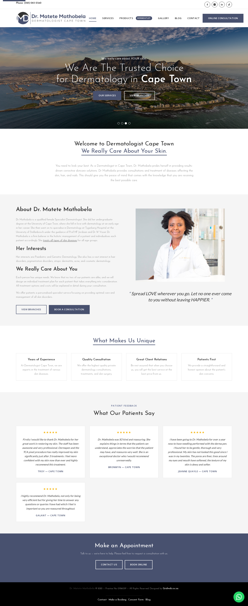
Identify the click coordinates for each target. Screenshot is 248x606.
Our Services (107, 95)
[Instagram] (214, 4)
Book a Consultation (69, 309)
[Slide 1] (118, 123)
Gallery (163, 18)
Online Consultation (223, 18)
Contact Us (109, 564)
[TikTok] (229, 4)
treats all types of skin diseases (60, 240)
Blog (178, 18)
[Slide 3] (126, 123)
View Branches (139, 95)
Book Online (138, 564)
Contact (193, 18)
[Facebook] (207, 4)
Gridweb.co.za (170, 588)
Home (93, 18)
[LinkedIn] (222, 4)
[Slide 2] (122, 123)
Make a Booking (117, 600)
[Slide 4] (129, 123)
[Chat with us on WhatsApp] (238, 596)
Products (135, 18)
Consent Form (136, 600)
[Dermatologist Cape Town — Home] (51, 18)
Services (108, 18)
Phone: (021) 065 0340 (28, 3)
